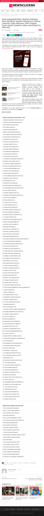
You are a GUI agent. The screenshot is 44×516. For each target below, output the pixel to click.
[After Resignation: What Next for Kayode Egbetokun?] (4, 99)
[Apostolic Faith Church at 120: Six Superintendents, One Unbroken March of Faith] (4, 94)
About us (7, 509)
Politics (7, 10)
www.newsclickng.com (7, 48)
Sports (18, 10)
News (3, 10)
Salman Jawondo (10, 464)
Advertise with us (35, 509)
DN (32, 513)
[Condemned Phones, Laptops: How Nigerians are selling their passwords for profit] (4, 89)
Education (23, 10)
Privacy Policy (20, 509)
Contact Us (13, 1)
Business (13, 10)
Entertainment (30, 10)
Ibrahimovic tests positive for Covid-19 (9, 478)
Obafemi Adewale (4, 464)
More (36, 10)
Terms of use (27, 509)
